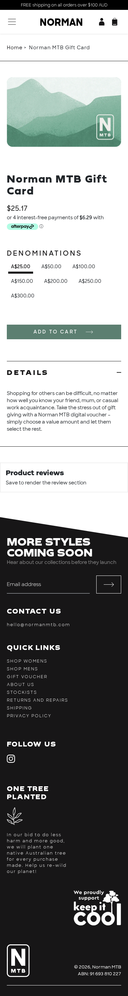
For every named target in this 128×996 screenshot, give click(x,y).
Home (15, 48)
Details (28, 372)
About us (20, 684)
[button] (114, 21)
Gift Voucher (27, 677)
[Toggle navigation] (11, 22)
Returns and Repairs (37, 700)
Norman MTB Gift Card (59, 48)
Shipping (19, 708)
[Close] (11, 65)
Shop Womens (27, 661)
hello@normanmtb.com (38, 625)
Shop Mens (22, 669)
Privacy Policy (29, 716)
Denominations (44, 253)
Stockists (22, 692)
